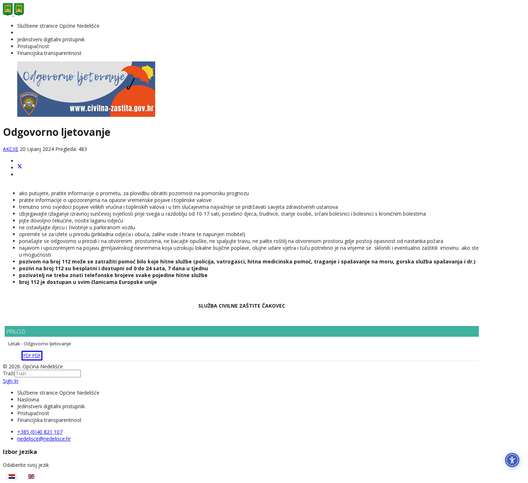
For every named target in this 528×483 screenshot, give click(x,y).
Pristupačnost (33, 46)
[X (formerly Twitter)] (19, 167)
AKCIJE (10, 149)
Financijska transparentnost (49, 53)
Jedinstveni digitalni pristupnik (51, 39)
